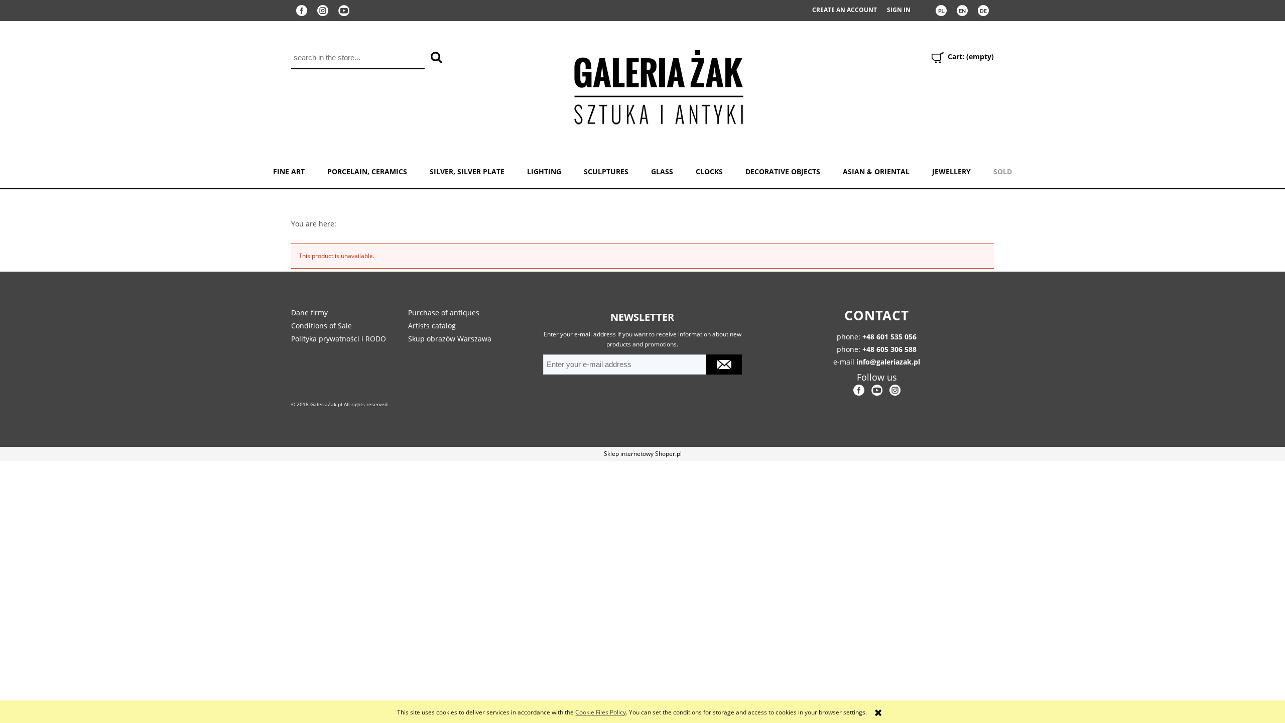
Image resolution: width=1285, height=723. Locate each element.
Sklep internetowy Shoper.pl (643, 453)
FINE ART (289, 171)
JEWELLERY (951, 171)
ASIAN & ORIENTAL (876, 171)
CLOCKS (709, 171)
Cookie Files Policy (600, 712)
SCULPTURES (606, 171)
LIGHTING (544, 171)
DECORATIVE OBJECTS (782, 171)
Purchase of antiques (443, 312)
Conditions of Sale (321, 325)
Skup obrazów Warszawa (449, 338)
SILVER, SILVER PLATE (467, 171)
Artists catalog (432, 325)
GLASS (662, 171)
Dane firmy (309, 312)
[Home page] (658, 85)
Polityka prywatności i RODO (338, 338)
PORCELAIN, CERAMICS (367, 171)
